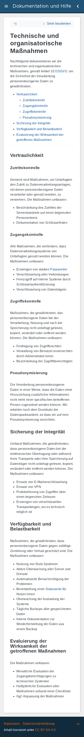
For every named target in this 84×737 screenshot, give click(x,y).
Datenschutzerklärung (39, 723)
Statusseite (54, 589)
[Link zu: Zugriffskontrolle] (45, 301)
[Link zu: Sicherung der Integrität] (69, 432)
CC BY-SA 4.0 (45, 730)
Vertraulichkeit (26, 94)
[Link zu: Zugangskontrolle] (47, 235)
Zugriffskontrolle (34, 111)
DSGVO (61, 71)
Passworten (58, 269)
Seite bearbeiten (59, 23)
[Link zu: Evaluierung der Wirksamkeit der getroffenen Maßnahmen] (71, 646)
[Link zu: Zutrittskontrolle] (44, 168)
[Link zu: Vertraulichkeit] (48, 155)
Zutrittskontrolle (34, 100)
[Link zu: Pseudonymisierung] (52, 373)
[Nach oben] (78, 723)
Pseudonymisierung (37, 117)
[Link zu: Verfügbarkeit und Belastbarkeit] (71, 526)
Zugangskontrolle (35, 105)
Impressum (12, 723)
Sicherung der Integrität (33, 123)
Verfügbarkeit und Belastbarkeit (39, 129)
